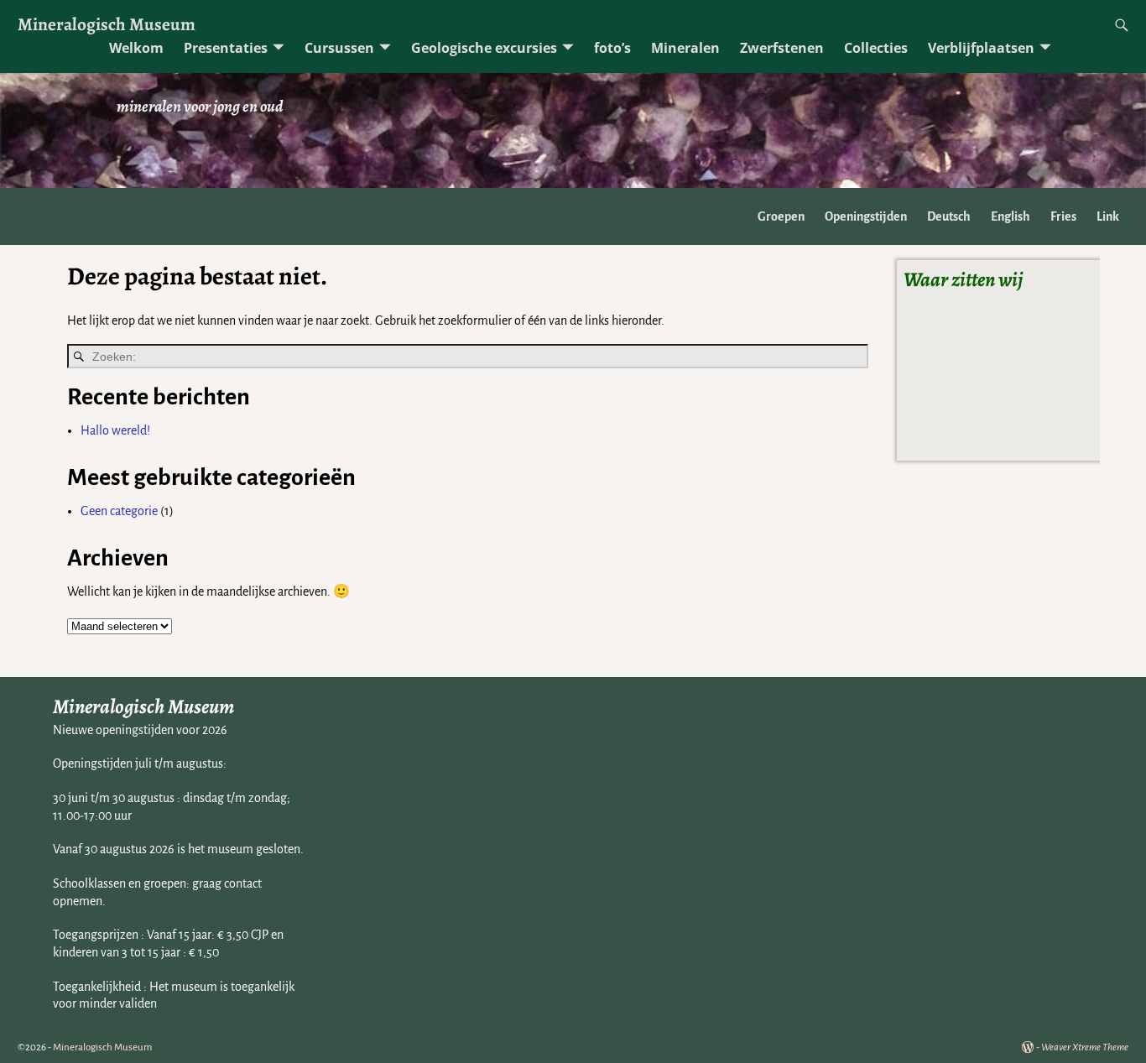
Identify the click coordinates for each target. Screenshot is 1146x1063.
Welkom (136, 48)
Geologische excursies (484, 48)
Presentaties (226, 48)
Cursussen (339, 48)
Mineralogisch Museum (106, 24)
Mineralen (685, 48)
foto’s (612, 48)
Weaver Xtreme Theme (1084, 1047)
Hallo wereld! (115, 430)
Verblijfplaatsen (981, 48)
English (1010, 216)
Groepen (781, 216)
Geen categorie (119, 511)
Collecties (876, 48)
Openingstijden (866, 216)
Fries (1063, 216)
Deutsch (949, 216)
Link (1108, 216)
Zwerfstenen (782, 48)
